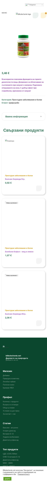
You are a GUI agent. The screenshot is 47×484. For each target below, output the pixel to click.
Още (39, 261)
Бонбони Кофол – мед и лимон (19, 251)
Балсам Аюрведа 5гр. (15, 179)
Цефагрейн (14, 102)
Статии (7, 423)
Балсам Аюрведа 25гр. (15, 314)
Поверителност (24, 474)
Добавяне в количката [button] (39, 188)
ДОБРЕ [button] (7, 479)
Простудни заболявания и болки (27, 99)
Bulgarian (32, 5)
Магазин (7, 371)
